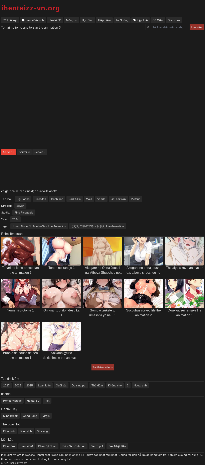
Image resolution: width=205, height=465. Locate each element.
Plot (47, 400)
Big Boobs (23, 199)
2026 (18, 385)
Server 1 (8, 152)
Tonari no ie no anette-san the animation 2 (20, 270)
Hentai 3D (33, 400)
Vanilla (101, 199)
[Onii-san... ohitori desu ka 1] (61, 293)
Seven (20, 205)
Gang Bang (30, 415)
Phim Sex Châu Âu (73, 446)
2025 (29, 385)
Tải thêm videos (102, 367)
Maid (89, 199)
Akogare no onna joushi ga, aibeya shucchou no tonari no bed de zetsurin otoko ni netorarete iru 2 (143, 270)
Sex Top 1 (97, 446)
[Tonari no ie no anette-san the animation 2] (20, 251)
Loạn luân (44, 385)
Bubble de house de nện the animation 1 (20, 355)
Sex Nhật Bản (117, 446)
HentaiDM (26, 446)
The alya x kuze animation (184, 267)
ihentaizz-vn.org (30, 8)
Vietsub (135, 199)
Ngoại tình (140, 385)
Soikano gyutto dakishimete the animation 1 (61, 355)
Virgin (46, 415)
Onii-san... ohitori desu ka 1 (61, 313)
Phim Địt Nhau (47, 446)
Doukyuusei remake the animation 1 (184, 313)
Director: (6, 205)
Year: (4, 219)
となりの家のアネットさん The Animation (97, 226)
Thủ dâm (97, 385)
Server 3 (24, 152)
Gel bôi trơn (118, 199)
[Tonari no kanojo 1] (61, 251)
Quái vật (61, 385)
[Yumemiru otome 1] (20, 293)
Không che (115, 385)
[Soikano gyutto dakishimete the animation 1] (61, 336)
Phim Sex (9, 446)
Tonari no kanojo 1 (61, 267)
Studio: (5, 212)
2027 (6, 385)
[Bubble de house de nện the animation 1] (20, 336)
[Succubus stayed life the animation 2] (143, 293)
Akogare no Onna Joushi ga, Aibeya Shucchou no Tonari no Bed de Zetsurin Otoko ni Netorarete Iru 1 (102, 270)
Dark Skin (74, 199)
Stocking (42, 431)
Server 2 (39, 152)
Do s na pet (79, 385)
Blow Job (40, 199)
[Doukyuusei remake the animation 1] (184, 293)
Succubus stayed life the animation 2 (143, 313)
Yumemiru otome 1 (20, 310)
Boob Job (57, 199)
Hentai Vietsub (12, 400)
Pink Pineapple (23, 212)
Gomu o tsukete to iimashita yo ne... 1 (102, 313)
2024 (15, 219)
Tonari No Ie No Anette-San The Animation (39, 226)
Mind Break (10, 415)
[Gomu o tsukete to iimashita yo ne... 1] (102, 293)
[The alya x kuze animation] (184, 251)
